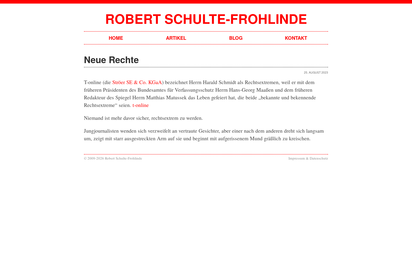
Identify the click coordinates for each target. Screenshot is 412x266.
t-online (141, 104)
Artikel (176, 37)
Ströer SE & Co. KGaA (137, 82)
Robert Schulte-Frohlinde (206, 18)
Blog (236, 37)
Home (116, 37)
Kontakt (296, 37)
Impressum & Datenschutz (308, 158)
